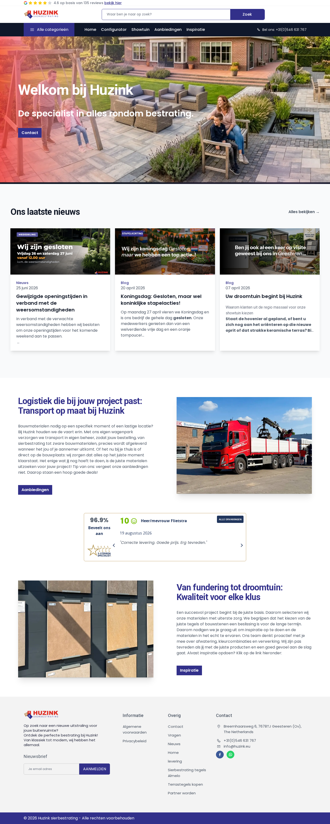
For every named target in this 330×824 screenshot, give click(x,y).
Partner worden (182, 793)
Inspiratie (196, 29)
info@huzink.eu (237, 746)
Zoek (247, 14)
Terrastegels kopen (185, 784)
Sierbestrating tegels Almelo (187, 772)
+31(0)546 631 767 (240, 740)
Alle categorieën (52, 29)
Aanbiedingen (168, 29)
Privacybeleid (134, 740)
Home (90, 29)
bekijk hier (113, 2)
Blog (125, 282)
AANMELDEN (94, 769)
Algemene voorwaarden (135, 729)
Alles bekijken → (304, 212)
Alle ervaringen (230, 519)
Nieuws (22, 282)
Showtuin (140, 29)
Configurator (114, 29)
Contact (30, 132)
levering (175, 761)
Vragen (174, 735)
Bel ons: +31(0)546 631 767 (284, 29)
